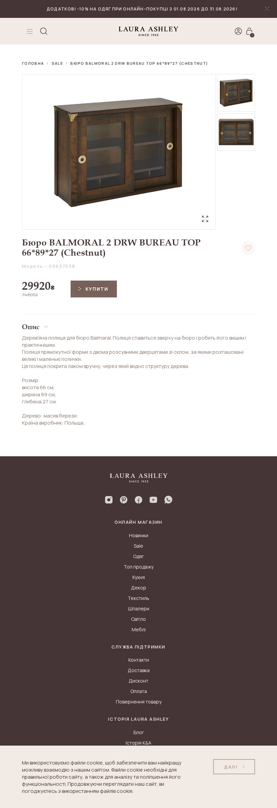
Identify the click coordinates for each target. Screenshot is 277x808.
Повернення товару (138, 701)
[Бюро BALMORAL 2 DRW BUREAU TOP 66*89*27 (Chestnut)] (236, 93)
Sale (57, 63)
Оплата (138, 691)
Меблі (139, 629)
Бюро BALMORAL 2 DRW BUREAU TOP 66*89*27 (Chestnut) (139, 63)
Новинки (138, 535)
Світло (138, 619)
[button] (138, 324)
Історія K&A (138, 743)
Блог (138, 732)
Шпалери (138, 608)
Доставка (139, 670)
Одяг (138, 556)
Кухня (138, 577)
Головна (33, 63)
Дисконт (138, 680)
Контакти (138, 660)
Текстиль (138, 598)
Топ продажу (138, 567)
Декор (138, 587)
